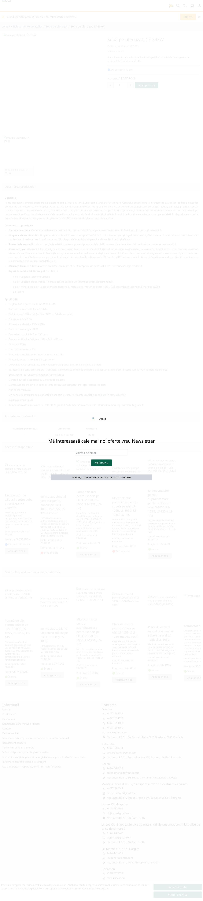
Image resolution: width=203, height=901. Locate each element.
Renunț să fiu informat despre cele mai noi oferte (101, 477)
